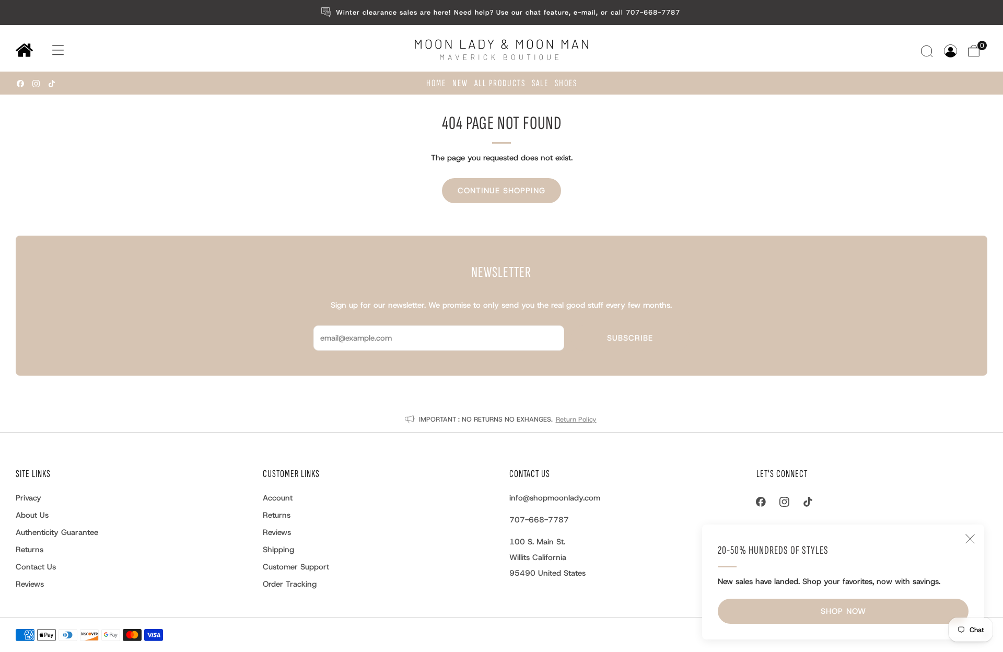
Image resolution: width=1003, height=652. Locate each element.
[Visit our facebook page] (20, 83)
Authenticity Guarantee (57, 532)
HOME (436, 83)
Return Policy (576, 419)
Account (278, 498)
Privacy (28, 498)
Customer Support (296, 567)
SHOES (566, 83)
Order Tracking (290, 584)
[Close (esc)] (970, 539)
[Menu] (48, 50)
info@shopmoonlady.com (554, 498)
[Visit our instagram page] (36, 83)
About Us (32, 515)
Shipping (278, 549)
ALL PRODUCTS (500, 83)
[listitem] (502, 12)
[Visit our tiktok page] (52, 83)
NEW (460, 83)
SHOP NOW (843, 611)
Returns (29, 549)
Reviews (30, 584)
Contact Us (36, 567)
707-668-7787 (539, 520)
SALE (540, 83)
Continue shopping (501, 190)
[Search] (928, 51)
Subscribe (630, 338)
